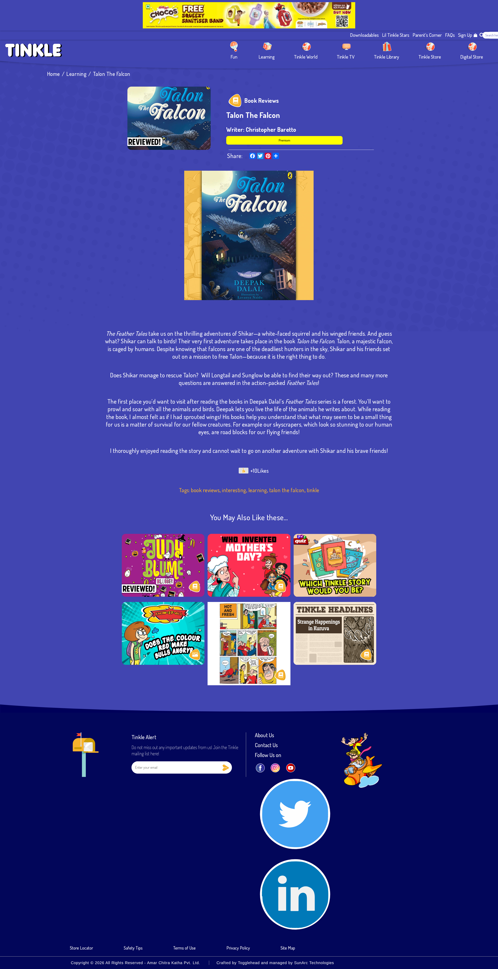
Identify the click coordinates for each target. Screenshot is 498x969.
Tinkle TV (346, 56)
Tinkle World (305, 56)
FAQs (450, 35)
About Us (264, 735)
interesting (234, 490)
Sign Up (465, 35)
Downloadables (364, 35)
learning (257, 490)
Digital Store (471, 56)
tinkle (313, 490)
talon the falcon (286, 490)
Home (53, 73)
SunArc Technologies (314, 963)
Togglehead (249, 963)
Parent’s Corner (427, 35)
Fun (234, 56)
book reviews (205, 490)
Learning (267, 56)
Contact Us (266, 745)
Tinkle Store (429, 56)
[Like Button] (243, 471)
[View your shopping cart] (475, 35)
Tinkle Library (386, 56)
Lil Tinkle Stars (395, 35)
